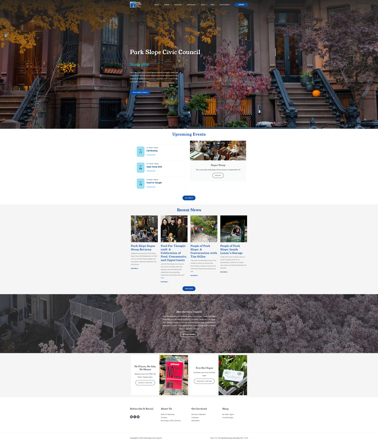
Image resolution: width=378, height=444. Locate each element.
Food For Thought (154, 183)
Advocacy (178, 5)
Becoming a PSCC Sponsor (171, 421)
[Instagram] (134, 416)
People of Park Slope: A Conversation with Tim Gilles (203, 251)
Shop (212, 5)
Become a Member (189, 334)
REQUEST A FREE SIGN (145, 382)
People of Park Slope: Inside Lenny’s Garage (231, 249)
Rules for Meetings (168, 414)
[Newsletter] (138, 416)
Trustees (164, 418)
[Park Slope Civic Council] (136, 5)
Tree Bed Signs (227, 418)
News (203, 5)
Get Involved (224, 5)
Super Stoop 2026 (154, 167)
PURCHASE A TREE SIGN (204, 381)
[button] (241, 4)
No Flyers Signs (228, 414)
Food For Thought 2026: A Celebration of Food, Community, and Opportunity (174, 253)
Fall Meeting (151, 151)
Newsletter (195, 421)
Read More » (135, 268)
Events (166, 5)
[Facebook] (131, 416)
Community (191, 5)
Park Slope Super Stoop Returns (143, 247)
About (156, 5)
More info (218, 175)
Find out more (151, 155)
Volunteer (195, 418)
